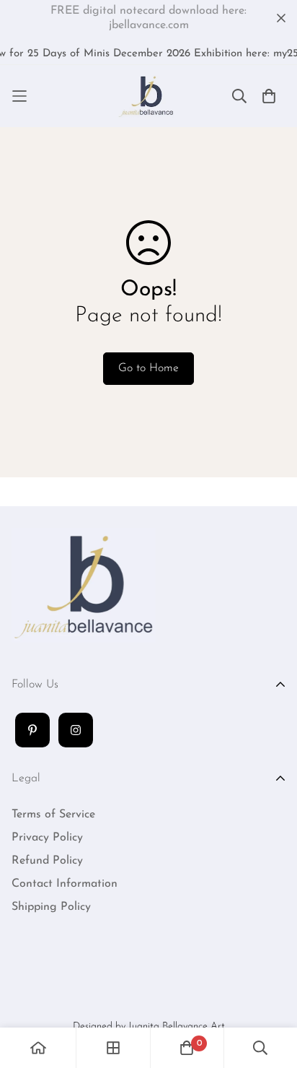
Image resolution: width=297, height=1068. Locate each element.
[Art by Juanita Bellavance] (148, 96)
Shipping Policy (51, 907)
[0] (186, 1048)
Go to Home (148, 368)
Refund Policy (47, 861)
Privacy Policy (47, 837)
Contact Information (65, 884)
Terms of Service (53, 814)
